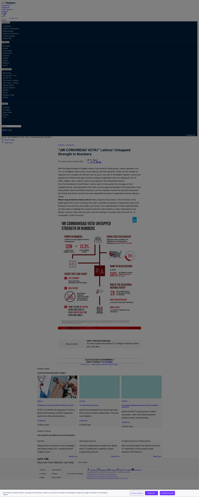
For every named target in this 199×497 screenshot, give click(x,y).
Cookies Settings (137, 493)
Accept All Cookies (167, 493)
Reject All (151, 493)
